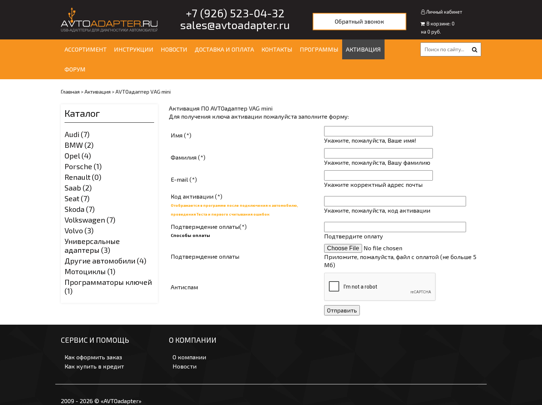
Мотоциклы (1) (90, 271)
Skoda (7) (80, 209)
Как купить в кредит (94, 366)
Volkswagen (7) (90, 219)
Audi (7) (77, 134)
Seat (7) (77, 198)
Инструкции (133, 49)
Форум (75, 69)
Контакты (276, 49)
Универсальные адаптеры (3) (92, 245)
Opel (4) (78, 155)
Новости (174, 49)
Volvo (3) (79, 230)
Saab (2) (78, 187)
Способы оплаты (190, 235)
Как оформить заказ (93, 356)
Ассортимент (86, 49)
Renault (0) (83, 176)
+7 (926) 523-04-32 (235, 13)
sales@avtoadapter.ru (235, 24)
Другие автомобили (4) (105, 260)
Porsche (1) (83, 166)
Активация (363, 49)
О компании (189, 356)
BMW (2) (79, 144)
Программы (319, 49)
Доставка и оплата (224, 49)
